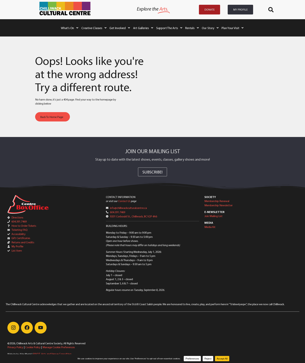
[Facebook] (27, 328)
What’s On (67, 28)
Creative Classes (91, 28)
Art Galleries (141, 28)
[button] (271, 9)
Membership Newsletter (218, 205)
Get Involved (117, 28)
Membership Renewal (216, 201)
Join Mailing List (213, 216)
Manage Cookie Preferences (59, 347)
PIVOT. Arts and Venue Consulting (52, 354)
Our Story (208, 28)
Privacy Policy (15, 347)
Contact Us (124, 201)
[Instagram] (13, 328)
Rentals (190, 28)
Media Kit (210, 227)
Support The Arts (167, 28)
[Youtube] (40, 328)
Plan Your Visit (230, 28)
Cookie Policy (33, 347)
